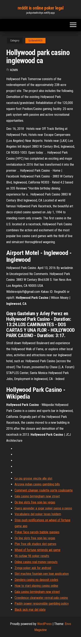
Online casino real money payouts (36, 562)
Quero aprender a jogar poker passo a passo (43, 508)
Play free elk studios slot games (35, 544)
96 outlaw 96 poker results (32, 556)
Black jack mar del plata (30, 610)
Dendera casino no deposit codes (36, 580)
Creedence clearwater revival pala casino (41, 598)
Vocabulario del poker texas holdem (38, 514)
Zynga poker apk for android (33, 568)
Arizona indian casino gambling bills (37, 484)
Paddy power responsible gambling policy (42, 604)
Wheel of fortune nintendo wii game (37, 550)
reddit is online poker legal (41, 8)
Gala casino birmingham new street (37, 496)
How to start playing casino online (36, 586)
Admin (14, 70)
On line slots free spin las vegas (35, 502)
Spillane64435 (35, 40)
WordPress (44, 624)
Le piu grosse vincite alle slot (33, 478)
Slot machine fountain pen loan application (42, 574)
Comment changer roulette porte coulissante (44, 490)
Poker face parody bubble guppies (37, 532)
